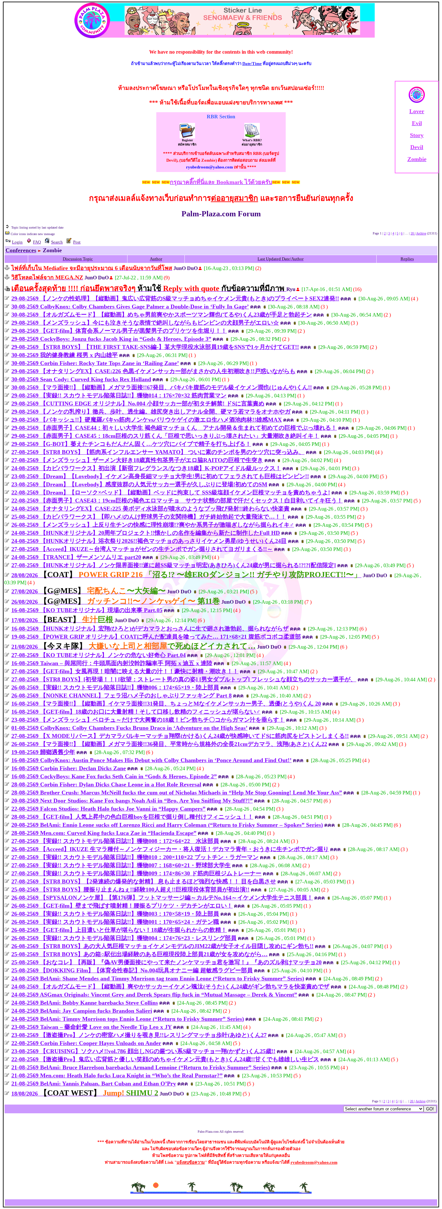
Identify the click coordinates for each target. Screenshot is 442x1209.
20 (413, 233)
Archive (421, 233)
